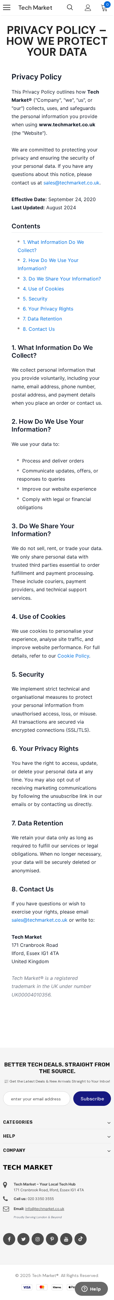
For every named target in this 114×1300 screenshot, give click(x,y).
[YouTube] (66, 1239)
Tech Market (35, 7)
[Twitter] (23, 1239)
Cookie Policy (73, 656)
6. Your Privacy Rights (48, 309)
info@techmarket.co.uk (44, 1208)
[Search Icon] (70, 8)
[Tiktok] (80, 1239)
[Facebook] (9, 1239)
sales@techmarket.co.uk (71, 183)
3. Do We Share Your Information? (62, 279)
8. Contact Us (39, 329)
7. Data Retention (42, 319)
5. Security (35, 299)
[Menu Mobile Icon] (6, 7)
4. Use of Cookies (43, 289)
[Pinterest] (52, 1239)
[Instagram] (38, 1239)
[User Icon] (88, 8)
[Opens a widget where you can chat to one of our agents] (91, 1289)
